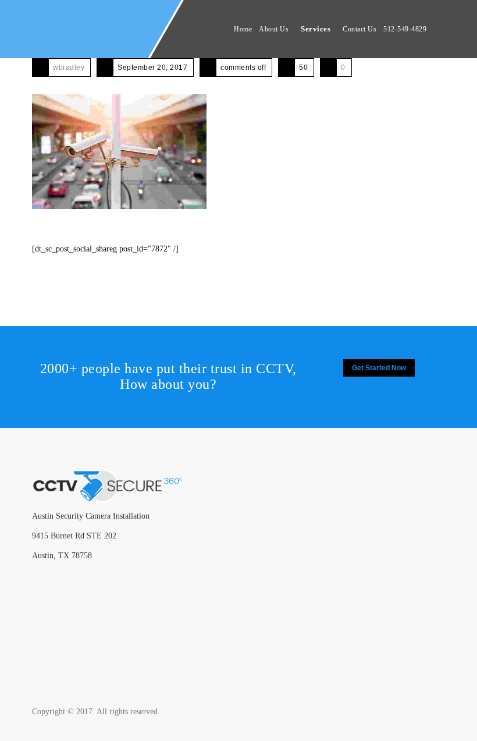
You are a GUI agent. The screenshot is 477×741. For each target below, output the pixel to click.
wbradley (68, 67)
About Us (274, 29)
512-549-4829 (404, 29)
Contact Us (359, 29)
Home (243, 29)
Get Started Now (379, 368)
